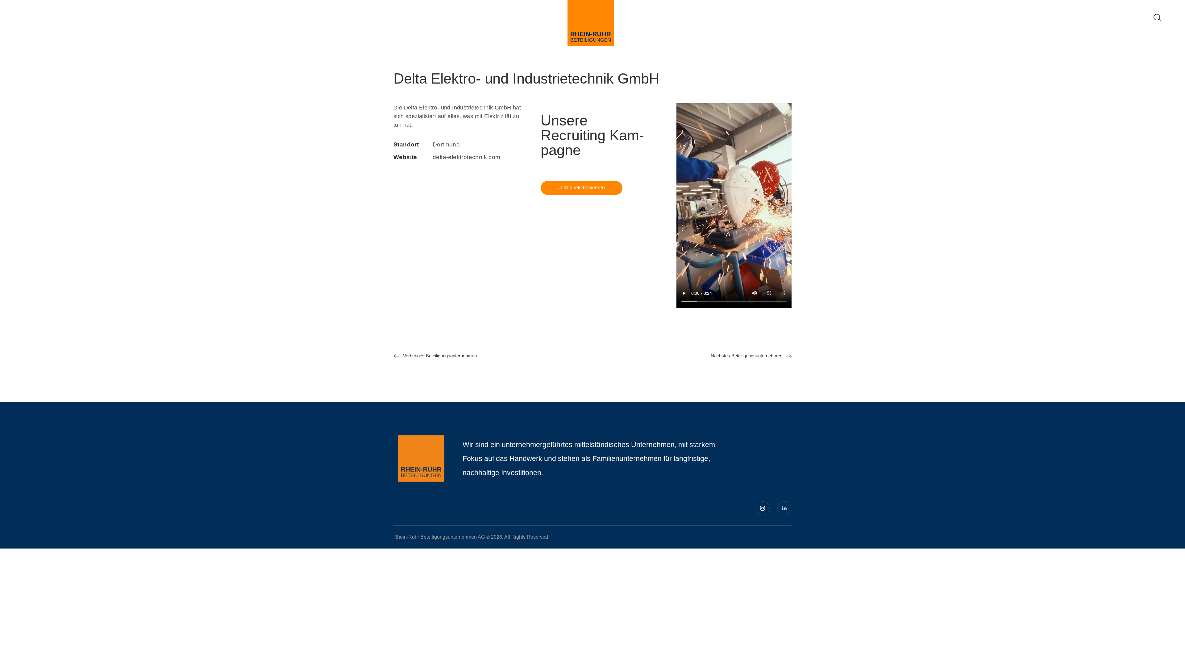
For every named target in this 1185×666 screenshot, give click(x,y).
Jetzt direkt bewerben (581, 187)
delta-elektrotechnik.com (467, 157)
